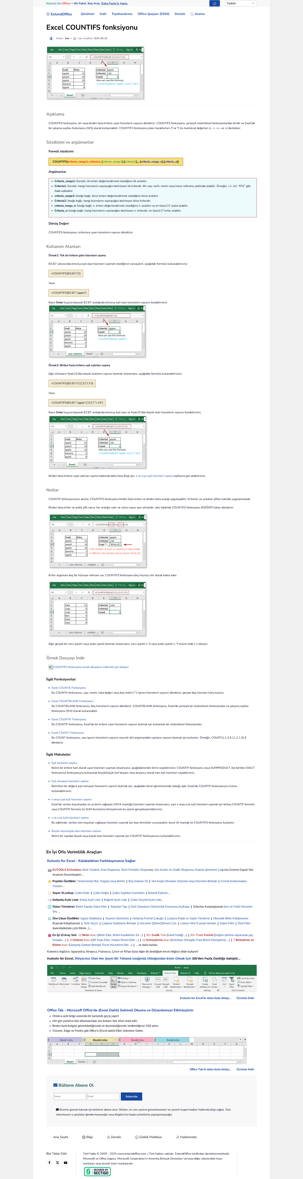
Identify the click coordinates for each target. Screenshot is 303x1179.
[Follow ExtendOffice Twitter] (57, 1163)
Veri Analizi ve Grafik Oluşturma (174, 869)
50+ (149, 935)
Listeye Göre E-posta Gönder (198, 923)
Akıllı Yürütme (91, 869)
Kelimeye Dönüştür (183, 939)
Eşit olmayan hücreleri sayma (70, 781)
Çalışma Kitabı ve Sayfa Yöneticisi (188, 918)
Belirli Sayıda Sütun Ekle (91, 906)
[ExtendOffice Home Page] (214, 3)
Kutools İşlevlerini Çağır (210, 869)
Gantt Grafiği (175, 935)
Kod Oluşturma (110, 869)
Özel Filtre (244, 923)
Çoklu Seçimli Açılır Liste (145, 899)
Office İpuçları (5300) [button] (153, 14)
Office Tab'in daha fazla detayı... (210, 1069)
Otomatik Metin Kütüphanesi (230, 918)
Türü (163, 935)
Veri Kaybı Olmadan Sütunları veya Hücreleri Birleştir (184, 881)
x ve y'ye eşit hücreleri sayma (154, 476)
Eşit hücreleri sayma (64, 763)
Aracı (93, 935)
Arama (200, 14)
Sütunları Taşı (118, 906)
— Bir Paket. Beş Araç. (87, 3)
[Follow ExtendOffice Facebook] (49, 1163)
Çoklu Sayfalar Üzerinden (128, 892)
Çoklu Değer (101, 892)
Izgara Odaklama (91, 918)
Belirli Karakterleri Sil (126, 935)
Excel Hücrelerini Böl (115, 944)
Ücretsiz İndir (245, 998)
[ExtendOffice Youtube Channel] (65, 1163)
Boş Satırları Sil (138, 881)
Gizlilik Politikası (150, 1137)
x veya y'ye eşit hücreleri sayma (71, 799)
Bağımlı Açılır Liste (115, 899)
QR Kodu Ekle (101, 939)
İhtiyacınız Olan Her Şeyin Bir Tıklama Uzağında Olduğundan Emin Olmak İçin (133, 958)
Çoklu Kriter (82, 892)
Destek (116, 1137)
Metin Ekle (104, 935)
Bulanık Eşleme (158, 892)
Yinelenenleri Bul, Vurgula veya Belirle (101, 881)
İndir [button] (103, 14)
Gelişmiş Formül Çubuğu (147, 918)
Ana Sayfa (60, 1137)
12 (80, 935)
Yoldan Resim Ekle (123, 939)
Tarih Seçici (91, 923)
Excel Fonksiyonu (69, 688)
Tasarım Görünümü (117, 918)
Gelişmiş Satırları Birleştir (85, 944)
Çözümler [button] (88, 14)
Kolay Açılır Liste (90, 899)
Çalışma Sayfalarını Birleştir (119, 923)
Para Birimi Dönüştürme (211, 939)
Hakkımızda (188, 1137)
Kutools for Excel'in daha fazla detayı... (205, 998)
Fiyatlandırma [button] (122, 14)
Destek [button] (180, 14)
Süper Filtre (227, 923)
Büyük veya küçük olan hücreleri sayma (76, 831)
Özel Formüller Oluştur (135, 869)
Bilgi (89, 1137)
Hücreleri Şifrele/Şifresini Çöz (158, 923)
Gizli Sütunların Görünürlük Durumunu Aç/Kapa (160, 906)
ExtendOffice (61, 14)
